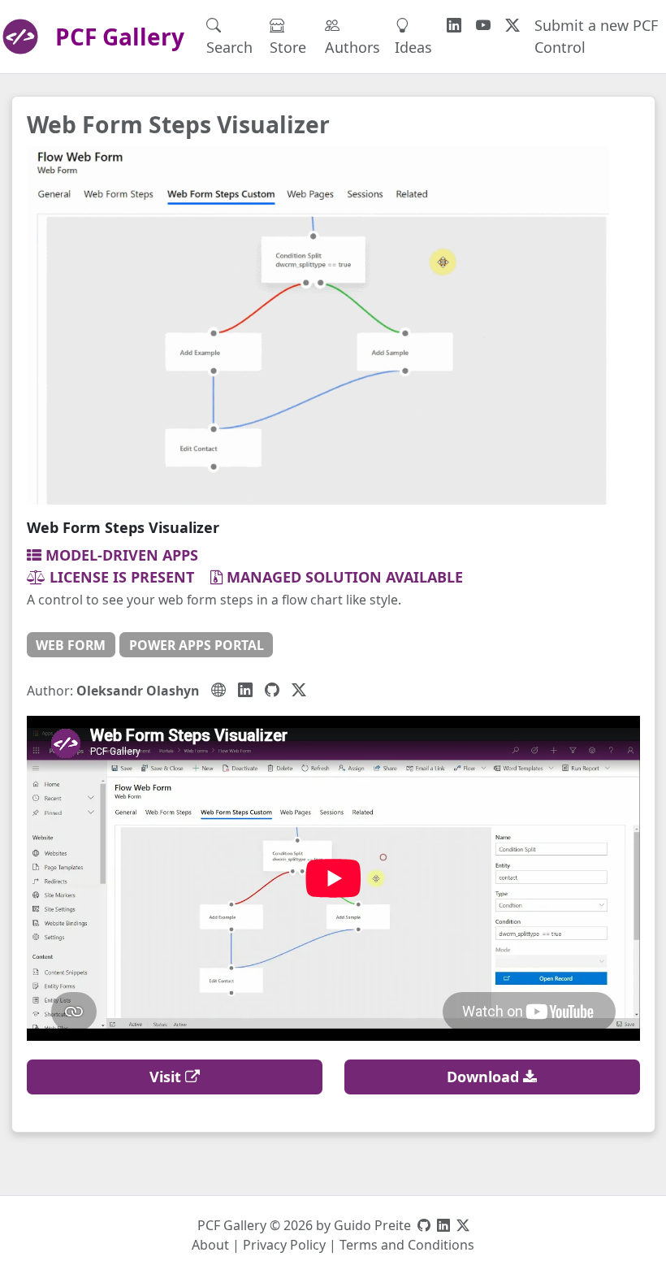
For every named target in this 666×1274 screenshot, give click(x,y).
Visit (167, 1076)
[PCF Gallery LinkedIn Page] (454, 25)
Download (485, 1076)
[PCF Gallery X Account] (512, 25)
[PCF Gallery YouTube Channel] (483, 25)
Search (229, 47)
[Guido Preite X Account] (462, 1225)
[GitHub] (272, 690)
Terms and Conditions (406, 1245)
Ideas (413, 47)
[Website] (218, 690)
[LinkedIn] (245, 690)
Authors (352, 47)
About (210, 1245)
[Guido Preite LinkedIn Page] (443, 1225)
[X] (299, 690)
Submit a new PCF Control (596, 36)
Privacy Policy (284, 1245)
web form (71, 645)
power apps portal (196, 645)
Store (288, 47)
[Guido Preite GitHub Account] (423, 1225)
